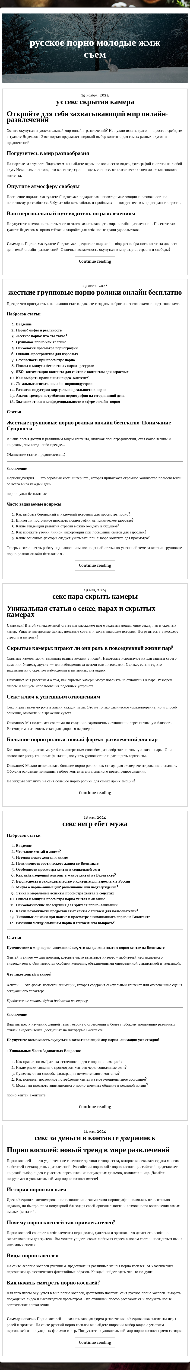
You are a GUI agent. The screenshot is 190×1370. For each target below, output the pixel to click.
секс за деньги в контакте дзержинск (95, 1137)
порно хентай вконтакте (26, 1095)
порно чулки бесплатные (27, 493)
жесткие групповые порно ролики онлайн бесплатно (95, 292)
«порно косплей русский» (44, 1266)
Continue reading (97, 263)
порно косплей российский (133, 1166)
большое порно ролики (73, 781)
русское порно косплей (146, 1293)
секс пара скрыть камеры (95, 596)
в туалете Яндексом (22, 136)
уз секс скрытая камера (95, 101)
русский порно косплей (70, 1324)
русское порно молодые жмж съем (95, 48)
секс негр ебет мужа (95, 823)
